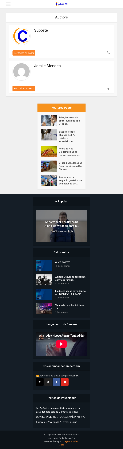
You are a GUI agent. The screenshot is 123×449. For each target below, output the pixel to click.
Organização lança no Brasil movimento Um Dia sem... (70, 166)
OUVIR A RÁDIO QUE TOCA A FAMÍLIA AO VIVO (61, 416)
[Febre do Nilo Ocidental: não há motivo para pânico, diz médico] (50, 151)
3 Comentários (62, 283)
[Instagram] (40, 382)
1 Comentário (61, 312)
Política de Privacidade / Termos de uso (56, 421)
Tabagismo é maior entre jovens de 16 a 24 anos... (69, 120)
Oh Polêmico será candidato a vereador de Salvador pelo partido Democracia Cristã (58, 410)
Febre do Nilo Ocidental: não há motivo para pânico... (70, 151)
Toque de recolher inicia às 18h (69, 307)
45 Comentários (62, 266)
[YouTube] (65, 382)
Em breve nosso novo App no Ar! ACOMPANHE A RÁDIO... (70, 293)
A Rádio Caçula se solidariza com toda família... (70, 278)
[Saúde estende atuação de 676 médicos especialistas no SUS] (50, 134)
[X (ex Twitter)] (48, 382)
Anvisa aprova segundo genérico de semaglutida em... (70, 180)
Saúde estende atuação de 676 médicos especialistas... (67, 137)
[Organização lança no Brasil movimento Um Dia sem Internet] (50, 166)
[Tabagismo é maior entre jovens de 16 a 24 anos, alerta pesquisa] (50, 120)
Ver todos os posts (24, 52)
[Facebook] (56, 382)
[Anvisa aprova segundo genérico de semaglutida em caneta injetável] (50, 180)
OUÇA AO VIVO (62, 262)
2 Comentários (62, 297)
